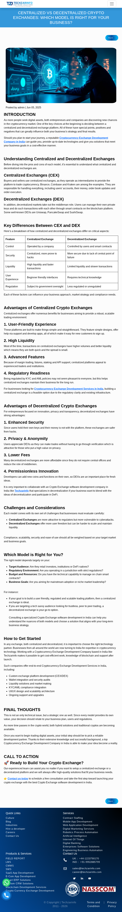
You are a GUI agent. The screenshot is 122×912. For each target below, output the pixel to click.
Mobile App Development (77, 821)
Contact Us (12, 836)
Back (110, 38)
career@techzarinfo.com (87, 872)
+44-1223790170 (89, 858)
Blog (8, 821)
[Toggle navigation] (111, 4)
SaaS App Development (20, 872)
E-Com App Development (21, 876)
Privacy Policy (112, 904)
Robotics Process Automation (80, 832)
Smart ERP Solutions (18, 880)
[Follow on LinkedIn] (82, 878)
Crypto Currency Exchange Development (30, 890)
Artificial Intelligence (75, 836)
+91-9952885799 (90, 862)
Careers (10, 832)
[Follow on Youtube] (90, 878)
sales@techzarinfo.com (86, 868)
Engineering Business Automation (83, 850)
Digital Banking (72, 843)
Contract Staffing (73, 818)
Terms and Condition (93, 904)
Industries (11, 825)
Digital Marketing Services (78, 828)
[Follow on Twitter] (74, 878)
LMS (8, 862)
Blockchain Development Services (26, 887)
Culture (10, 818)
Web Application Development (80, 825)
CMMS (10, 865)
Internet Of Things (73, 839)
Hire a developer (15, 828)
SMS (8, 869)
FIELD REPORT (15, 858)
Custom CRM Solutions (20, 883)
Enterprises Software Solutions (81, 846)
